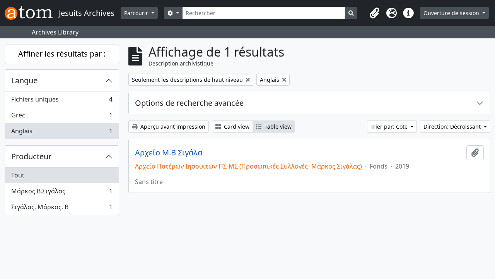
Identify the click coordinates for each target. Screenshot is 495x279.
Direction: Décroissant (452, 126)
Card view (235, 126)
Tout (17, 175)
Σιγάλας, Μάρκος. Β (62, 209)
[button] (374, 13)
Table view (277, 126)
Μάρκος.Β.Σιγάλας (62, 193)
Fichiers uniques (62, 101)
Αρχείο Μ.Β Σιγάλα (168, 152)
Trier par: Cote (389, 126)
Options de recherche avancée (189, 103)
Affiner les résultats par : (62, 53)
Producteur (31, 156)
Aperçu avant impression (172, 126)
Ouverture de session (452, 13)
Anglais (62, 133)
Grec (62, 117)
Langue (24, 80)
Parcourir (137, 13)
